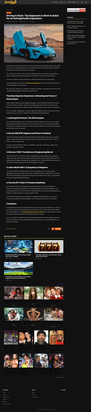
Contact (34, 394)
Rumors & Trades (7, 404)
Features (5, 399)
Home (7, 9)
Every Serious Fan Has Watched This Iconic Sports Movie (41, 371)
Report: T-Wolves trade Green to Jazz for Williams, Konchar (76, 26)
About (33, 392)
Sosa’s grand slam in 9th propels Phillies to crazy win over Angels (75, 22)
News (4, 392)
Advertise (55, 2)
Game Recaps (6, 397)
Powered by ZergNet (59, 377)
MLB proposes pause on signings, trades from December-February (75, 31)
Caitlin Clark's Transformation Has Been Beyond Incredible (26, 349)
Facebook (58, 228)
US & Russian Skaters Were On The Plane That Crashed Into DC (10, 349)
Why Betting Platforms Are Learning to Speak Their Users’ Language (18, 255)
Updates (11, 9)
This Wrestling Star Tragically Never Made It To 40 (41, 348)
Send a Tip (63, 2)
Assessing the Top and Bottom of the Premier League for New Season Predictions (18, 277)
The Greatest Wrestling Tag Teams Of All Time (10, 371)
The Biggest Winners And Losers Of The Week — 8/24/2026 (26, 372)
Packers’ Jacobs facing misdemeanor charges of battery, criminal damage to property (76, 37)
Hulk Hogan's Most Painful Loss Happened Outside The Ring (55, 349)
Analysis (5, 394)
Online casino (72, 2)
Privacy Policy (35, 397)
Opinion (4, 401)
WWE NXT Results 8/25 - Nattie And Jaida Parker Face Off (55, 372)
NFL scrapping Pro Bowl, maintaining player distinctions (76, 42)
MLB (86, 2)
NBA (82, 2)
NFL (78, 2)
